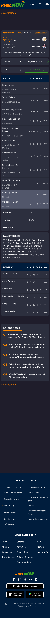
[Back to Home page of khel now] (13, 4)
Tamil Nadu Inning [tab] (36, 70)
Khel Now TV (42, 552)
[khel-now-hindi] (47, 4)
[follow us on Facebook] (14, 579)
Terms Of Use (8, 557)
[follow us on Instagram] (19, 579)
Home (4, 541)
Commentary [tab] (35, 61)
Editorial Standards (25, 557)
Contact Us (7, 552)
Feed (38, 541)
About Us (6, 547)
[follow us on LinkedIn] (36, 579)
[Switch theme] (40, 4)
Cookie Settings (24, 562)
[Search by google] (33, 4)
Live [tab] (20, 61)
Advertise (21, 547)
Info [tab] (7, 61)
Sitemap (40, 547)
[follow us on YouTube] (30, 579)
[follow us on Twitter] (25, 579)
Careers (20, 541)
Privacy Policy (23, 552)
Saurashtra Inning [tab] (13, 70)
